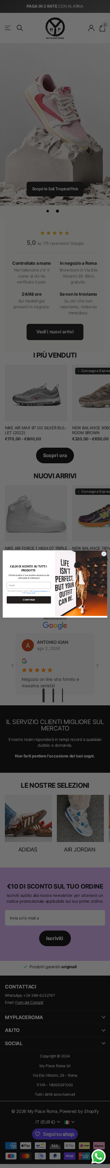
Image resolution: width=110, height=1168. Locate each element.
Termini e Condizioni (40, 591)
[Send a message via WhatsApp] (98, 1156)
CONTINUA (29, 599)
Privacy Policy (31, 592)
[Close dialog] (103, 554)
